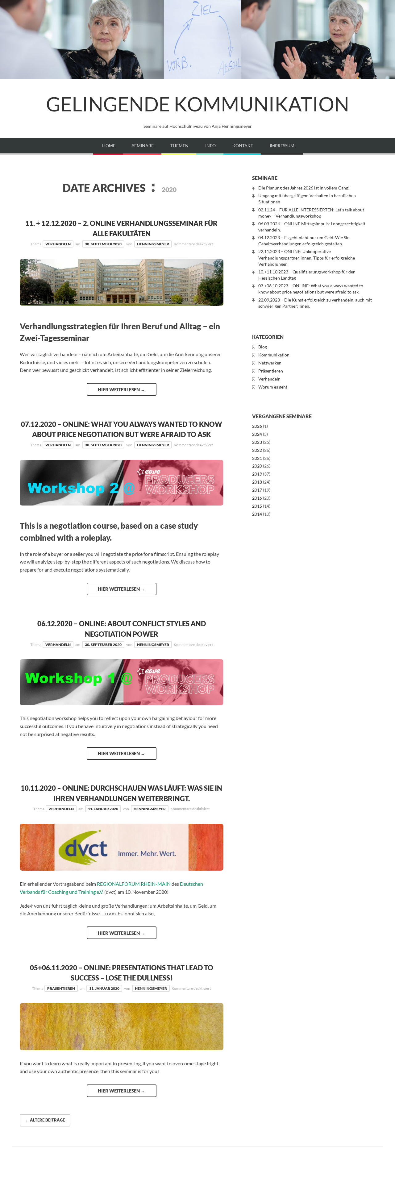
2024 (257, 434)
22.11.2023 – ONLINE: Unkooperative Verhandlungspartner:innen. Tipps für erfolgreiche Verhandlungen (306, 257)
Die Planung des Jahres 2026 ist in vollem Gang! (304, 187)
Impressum (282, 145)
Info (210, 145)
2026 (257, 426)
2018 (257, 482)
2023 (257, 442)
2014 (257, 514)
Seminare (143, 145)
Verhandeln (58, 244)
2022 (257, 450)
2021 (257, 458)
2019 (257, 474)
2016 (257, 498)
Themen (179, 145)
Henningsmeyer (153, 244)
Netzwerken (269, 362)
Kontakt (242, 145)
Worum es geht (272, 386)
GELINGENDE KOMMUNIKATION (197, 104)
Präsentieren (61, 988)
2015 (257, 506)
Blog (262, 346)
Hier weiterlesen (121, 389)
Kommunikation (273, 354)
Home (108, 145)
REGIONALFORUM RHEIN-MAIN (134, 884)
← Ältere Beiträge (45, 1120)
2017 (257, 490)
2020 (257, 465)
